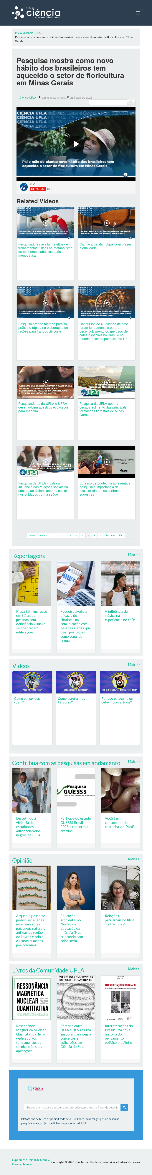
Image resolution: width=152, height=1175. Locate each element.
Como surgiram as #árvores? (71, 700)
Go (131, 102)
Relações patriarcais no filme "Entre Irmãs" (119, 920)
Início (32, 535)
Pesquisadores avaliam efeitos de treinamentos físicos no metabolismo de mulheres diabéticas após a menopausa (45, 250)
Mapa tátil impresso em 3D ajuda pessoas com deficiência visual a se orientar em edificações (31, 621)
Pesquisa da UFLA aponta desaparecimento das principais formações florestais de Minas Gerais (103, 409)
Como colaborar (22, 1164)
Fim (121, 535)
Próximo (110, 535)
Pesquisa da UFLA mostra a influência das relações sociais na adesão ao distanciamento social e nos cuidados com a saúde (44, 489)
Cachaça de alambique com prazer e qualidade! (105, 246)
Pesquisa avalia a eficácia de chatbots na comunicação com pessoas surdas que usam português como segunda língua (75, 626)
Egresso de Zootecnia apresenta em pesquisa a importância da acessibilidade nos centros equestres (106, 489)
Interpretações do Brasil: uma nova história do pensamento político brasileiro (119, 1034)
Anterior (43, 535)
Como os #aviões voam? (27, 700)
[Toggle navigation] (138, 12)
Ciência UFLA (28, 97)
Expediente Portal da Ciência (31, 1159)
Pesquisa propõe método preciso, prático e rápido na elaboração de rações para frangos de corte (43, 327)
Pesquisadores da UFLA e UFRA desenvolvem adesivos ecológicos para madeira (43, 407)
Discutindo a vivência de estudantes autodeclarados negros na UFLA (28, 826)
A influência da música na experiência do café (120, 615)
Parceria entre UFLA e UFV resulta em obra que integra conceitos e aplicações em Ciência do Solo (75, 1036)
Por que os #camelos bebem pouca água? (117, 700)
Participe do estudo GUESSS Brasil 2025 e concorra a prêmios (75, 824)
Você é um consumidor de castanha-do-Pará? (119, 822)
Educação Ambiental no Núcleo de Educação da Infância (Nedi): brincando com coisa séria (72, 928)
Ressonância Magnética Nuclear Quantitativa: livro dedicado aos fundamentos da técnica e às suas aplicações (31, 1038)
